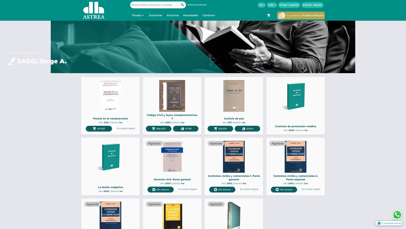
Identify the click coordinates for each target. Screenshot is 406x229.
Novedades (191, 15)
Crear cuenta (289, 5)
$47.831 (99, 129)
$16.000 (220, 129)
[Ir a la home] (93, 10)
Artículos (173, 15)
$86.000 (158, 129)
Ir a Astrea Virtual (391, 223)
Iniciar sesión (312, 5)
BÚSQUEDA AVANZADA (197, 5)
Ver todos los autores (25, 52)
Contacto (209, 15)
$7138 (188, 128)
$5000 (249, 128)
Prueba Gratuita (313, 15)
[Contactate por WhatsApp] (397, 214)
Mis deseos (160, 189)
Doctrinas (155, 15)
